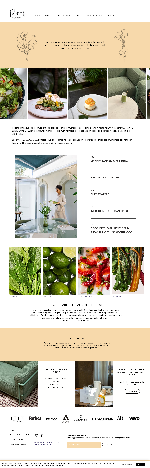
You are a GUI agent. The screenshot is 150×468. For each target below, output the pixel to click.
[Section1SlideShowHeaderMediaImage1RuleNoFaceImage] (75, 355)
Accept (140, 464)
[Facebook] (42, 436)
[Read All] (94, 166)
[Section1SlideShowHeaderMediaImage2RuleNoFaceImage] (72, 355)
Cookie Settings (127, 464)
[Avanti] (138, 344)
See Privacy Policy (58, 465)
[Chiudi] (147, 464)
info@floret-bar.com (49, 442)
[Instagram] (36, 436)
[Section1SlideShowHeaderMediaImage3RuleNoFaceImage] (77, 355)
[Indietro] (12, 344)
